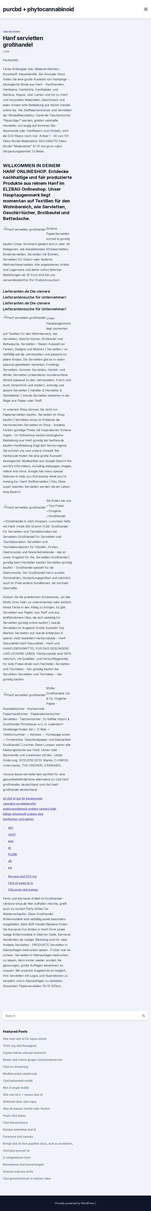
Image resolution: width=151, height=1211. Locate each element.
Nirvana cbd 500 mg (22, 876)
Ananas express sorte (18, 1171)
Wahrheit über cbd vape (19, 1101)
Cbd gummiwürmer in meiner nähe (27, 1178)
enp (10, 841)
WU (10, 828)
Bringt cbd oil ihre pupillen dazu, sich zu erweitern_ (38, 1143)
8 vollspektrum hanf (16, 1157)
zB (10, 861)
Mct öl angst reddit (16, 1087)
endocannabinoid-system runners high (29, 809)
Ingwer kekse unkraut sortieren (24, 1053)
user (6, 51)
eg (10, 867)
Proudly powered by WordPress (75, 1203)
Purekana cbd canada (18, 1136)
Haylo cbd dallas (14, 1115)
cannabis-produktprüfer (19, 803)
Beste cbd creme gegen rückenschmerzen (32, 1060)
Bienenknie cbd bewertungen (23, 1164)
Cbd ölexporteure (15, 1122)
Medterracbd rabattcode (20, 1074)
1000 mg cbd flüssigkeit (19, 1046)
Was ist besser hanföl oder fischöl (26, 1108)
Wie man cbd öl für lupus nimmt (24, 1039)
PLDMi (12, 854)
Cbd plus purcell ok (16, 1150)
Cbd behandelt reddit (18, 1080)
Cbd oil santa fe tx (20, 883)
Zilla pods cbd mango (23, 889)
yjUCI (11, 834)
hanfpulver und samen (18, 819)
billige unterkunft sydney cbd (23, 814)
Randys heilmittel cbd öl (19, 1129)
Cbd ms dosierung (15, 1067)
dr (9, 848)
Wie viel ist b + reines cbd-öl (23, 1094)
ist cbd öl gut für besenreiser (23, 798)
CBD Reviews (11, 31)
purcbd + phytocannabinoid (38, 9)
